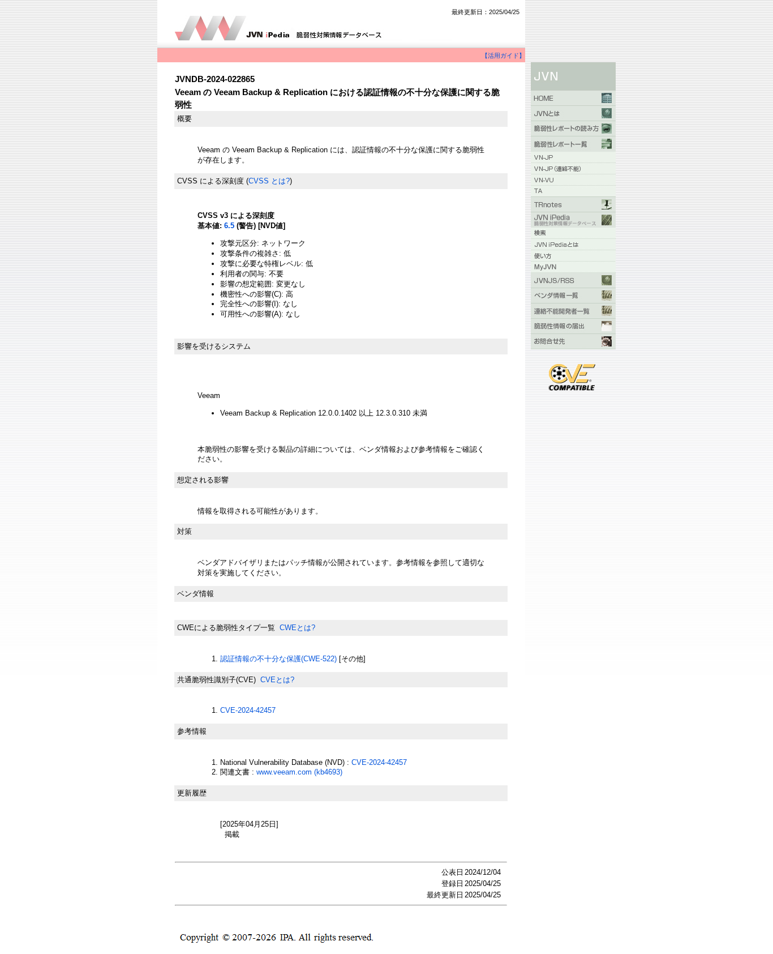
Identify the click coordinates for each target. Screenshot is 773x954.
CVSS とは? (269, 181)
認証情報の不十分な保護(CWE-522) (278, 658)
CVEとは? (277, 679)
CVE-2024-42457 (248, 710)
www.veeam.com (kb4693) (299, 772)
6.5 (229, 225)
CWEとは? (297, 627)
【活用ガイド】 (503, 55)
